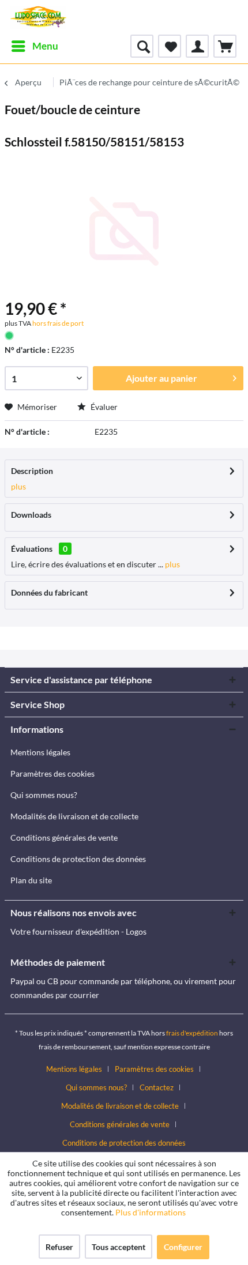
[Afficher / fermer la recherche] (141, 46)
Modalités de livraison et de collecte (74, 816)
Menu (45, 46)
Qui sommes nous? (43, 795)
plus (18, 486)
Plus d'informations (151, 1212)
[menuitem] (34, 46)
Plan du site (31, 880)
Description (32, 471)
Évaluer (103, 407)
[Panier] (224, 46)
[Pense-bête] (169, 46)
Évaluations (31, 549)
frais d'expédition (192, 1033)
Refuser (59, 1247)
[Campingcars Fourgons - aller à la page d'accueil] (38, 17)
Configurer (183, 1247)
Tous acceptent (118, 1247)
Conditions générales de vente (64, 837)
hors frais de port (57, 323)
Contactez (157, 1087)
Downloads (31, 514)
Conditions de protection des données (78, 859)
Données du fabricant (49, 592)
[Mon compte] (197, 46)
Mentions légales (40, 752)
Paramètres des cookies (52, 773)
